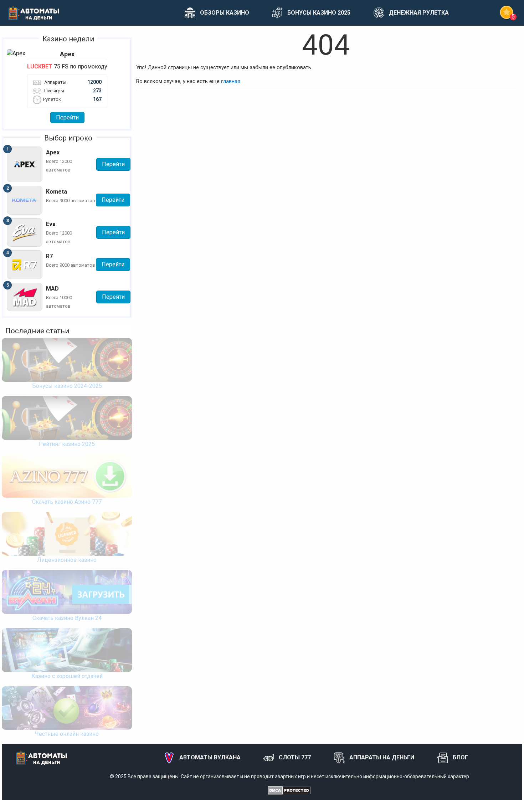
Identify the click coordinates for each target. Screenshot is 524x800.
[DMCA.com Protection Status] (289, 790)
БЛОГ (460, 757)
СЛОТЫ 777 (295, 757)
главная (230, 81)
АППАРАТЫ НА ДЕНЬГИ (381, 757)
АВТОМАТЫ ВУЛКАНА (210, 757)
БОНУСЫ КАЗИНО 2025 (318, 12)
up (498, 786)
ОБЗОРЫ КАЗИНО (224, 12)
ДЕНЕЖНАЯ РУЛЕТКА (419, 12)
